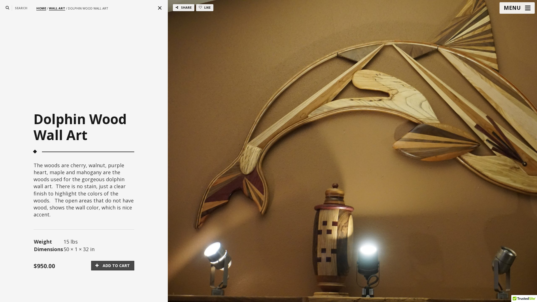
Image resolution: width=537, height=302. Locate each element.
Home (41, 8)
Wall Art (57, 8)
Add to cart (116, 265)
